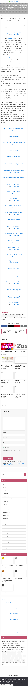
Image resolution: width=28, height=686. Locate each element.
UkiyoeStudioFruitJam (6, 658)
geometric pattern (12, 647)
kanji (3, 312)
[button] (4, 326)
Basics (6, 490)
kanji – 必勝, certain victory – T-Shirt (14, 261)
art (9, 641)
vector (13, 658)
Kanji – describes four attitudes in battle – (14, 128)
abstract (3, 641)
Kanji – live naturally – (14, 302)
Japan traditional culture (6, 649)
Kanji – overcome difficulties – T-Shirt (14, 163)
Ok (1, 684)
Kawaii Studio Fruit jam (14, 632)
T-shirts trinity (7, 526)
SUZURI (6, 530)
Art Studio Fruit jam (14, 608)
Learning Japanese (5, 317)
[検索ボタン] (26, 1)
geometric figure (5, 647)
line (17, 651)
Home (5, 484)
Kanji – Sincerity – (14, 198)
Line (6, 501)
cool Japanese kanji (19, 314)
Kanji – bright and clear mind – (14, 289)
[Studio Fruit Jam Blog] (14, 1)
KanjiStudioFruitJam (19, 649)
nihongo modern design (14, 317)
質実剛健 (3, 319)
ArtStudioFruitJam (15, 641)
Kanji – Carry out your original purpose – (14, 282)
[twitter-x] (12, 673)
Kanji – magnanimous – (14, 219)
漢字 (24, 317)
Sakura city (6, 539)
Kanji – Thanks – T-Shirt (14, 247)
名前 (4, 432)
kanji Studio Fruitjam (14, 613)
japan (18, 647)
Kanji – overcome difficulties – (14, 156)
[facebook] (10, 673)
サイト (4, 442)
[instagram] (14, 673)
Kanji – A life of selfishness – (14, 226)
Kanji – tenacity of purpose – (14, 149)
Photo (5, 518)
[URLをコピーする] (24, 326)
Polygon (6, 509)
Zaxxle (16, 658)
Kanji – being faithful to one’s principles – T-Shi (14, 142)
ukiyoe (6, 515)
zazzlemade (4, 660)
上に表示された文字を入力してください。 (11, 450)
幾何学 (3, 662)
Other (5, 548)
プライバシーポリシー (8, 684)
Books (5, 533)
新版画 (7, 662)
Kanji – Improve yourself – (14, 240)
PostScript (6, 487)
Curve (6, 506)
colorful (16, 643)
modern (21, 651)
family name (17, 645)
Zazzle (7, 312)
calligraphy (4, 643)
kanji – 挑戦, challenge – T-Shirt (14, 254)
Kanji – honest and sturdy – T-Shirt (14, 33)
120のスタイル (10, 38)
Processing (6, 512)
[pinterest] (15, 673)
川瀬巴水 (18, 660)
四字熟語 (21, 317)
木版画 (20, 662)
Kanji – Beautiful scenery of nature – (14, 212)
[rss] (17, 673)
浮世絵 (23, 662)
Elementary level (8, 493)
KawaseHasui (4, 651)
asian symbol (5, 314)
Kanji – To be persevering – (14, 184)
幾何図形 (22, 660)
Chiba (6, 521)
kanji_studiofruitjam (14, 34)
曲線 (16, 662)
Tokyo (6, 524)
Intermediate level (8, 496)
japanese (22, 647)
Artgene (5, 536)
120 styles (8, 57)
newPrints (4, 653)
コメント (5, 415)
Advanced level (8, 498)
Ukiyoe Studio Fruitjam (14, 619)
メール (5, 437)
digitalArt (12, 645)
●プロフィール (5, 599)
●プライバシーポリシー (7, 602)
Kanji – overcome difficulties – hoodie (14, 205)
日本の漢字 (12, 662)
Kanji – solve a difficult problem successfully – (14, 170)
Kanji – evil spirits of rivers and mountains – (14, 275)
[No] (13, 685)
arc (5, 504)
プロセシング (10, 660)
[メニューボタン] (1, 1)
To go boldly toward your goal (14, 296)
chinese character (12, 314)
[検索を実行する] (25, 474)
